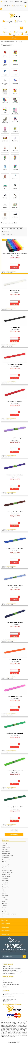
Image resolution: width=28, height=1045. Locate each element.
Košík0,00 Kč (13, 22)
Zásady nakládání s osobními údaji (11, 984)
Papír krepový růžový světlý (15, 696)
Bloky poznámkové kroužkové (5, 217)
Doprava (5, 980)
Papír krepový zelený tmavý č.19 (15, 807)
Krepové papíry (19, 41)
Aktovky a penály (5, 75)
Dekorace (15, 93)
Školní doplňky (15, 83)
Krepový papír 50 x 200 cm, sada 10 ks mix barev (15, 253)
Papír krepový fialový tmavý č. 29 (14, 475)
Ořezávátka (5, 197)
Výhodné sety (5, 934)
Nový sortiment (15, 34)
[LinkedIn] (1, 9)
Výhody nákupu (8, 966)
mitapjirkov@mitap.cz (8, 996)
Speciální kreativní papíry (5, 122)
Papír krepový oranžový (15, 659)
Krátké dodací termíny (9, 973)
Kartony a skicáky (5, 65)
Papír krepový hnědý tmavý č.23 (15, 511)
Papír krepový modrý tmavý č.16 (15, 622)
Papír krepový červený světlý (15, 364)
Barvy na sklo (15, 140)
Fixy (5, 159)
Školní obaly (15, 64)
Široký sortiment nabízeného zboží (12, 968)
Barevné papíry (15, 207)
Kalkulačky (15, 188)
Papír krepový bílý (14, 290)
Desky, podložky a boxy (5, 84)
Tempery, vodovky (5, 94)
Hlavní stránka (4, 41)
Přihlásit (19, 21)
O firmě (4, 979)
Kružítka (15, 197)
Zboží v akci (8, 32)
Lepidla (4, 178)
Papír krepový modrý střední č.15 (14, 548)
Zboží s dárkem (19, 32)
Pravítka (5, 207)
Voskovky (5, 169)
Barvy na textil (15, 150)
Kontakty (5, 987)
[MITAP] (14, 17)
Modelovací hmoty (15, 75)
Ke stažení (5, 986)
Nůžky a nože (15, 178)
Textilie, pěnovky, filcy (15, 113)
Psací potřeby (15, 217)
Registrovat (8, 21)
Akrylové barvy (5, 140)
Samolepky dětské (5, 132)
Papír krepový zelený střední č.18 (14, 733)
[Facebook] (25, 6)
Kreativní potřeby (5, 56)
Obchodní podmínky (7, 982)
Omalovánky (15, 131)
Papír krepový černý (15, 327)
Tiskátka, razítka (15, 121)
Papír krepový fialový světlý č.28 (15, 438)
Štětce (5, 112)
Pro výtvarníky (15, 102)
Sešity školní (15, 169)
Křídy (15, 159)
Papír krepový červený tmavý (15, 401)
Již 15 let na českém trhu (10, 970)
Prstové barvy (5, 150)
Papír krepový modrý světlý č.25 (15, 585)
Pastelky (15, 55)
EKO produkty (5, 927)
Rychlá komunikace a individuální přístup (14, 971)
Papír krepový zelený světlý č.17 (15, 770)
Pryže (5, 188)
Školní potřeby (11, 41)
